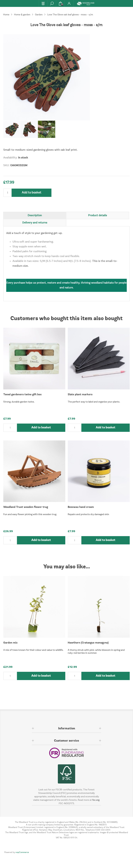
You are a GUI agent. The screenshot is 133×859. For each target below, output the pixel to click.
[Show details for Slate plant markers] (99, 358)
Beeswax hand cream (81, 507)
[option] (12, 129)
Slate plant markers (80, 394)
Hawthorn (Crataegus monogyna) (88, 642)
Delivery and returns (34, 222)
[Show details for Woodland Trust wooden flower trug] (34, 471)
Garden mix (10, 642)
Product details (97, 215)
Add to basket (31, 192)
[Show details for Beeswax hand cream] (99, 471)
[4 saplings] (34, 607)
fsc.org (95, 800)
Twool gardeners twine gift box (22, 394)
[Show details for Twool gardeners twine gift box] (34, 358)
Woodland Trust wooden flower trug (25, 507)
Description (35, 215)
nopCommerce (22, 852)
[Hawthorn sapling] (99, 607)
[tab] (34, 215)
